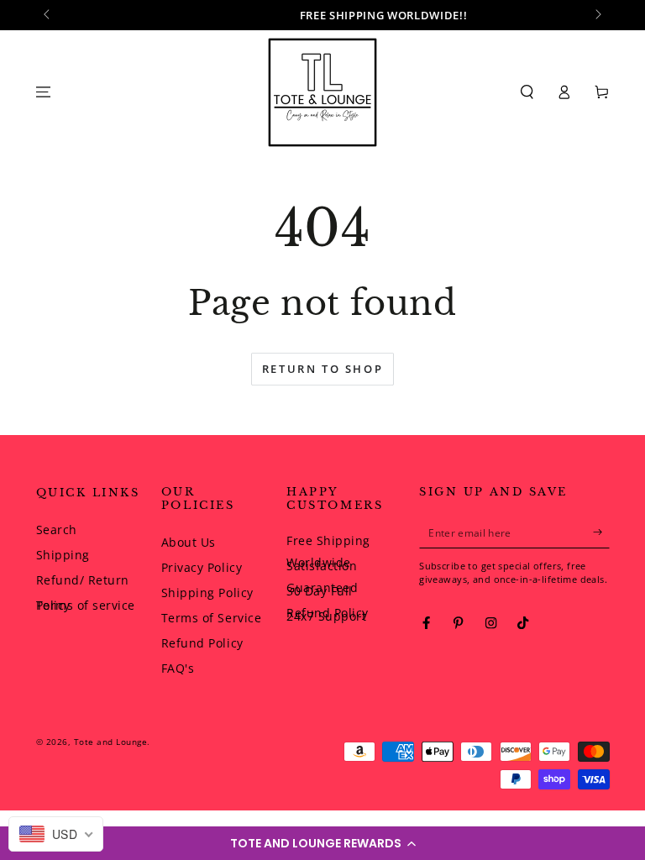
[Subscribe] (601, 532)
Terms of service (85, 605)
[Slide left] (48, 15)
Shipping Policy (207, 592)
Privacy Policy (201, 567)
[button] (322, 843)
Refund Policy (202, 643)
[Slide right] (597, 15)
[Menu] (43, 92)
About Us (188, 542)
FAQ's (178, 668)
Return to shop (322, 368)
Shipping (63, 555)
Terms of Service (211, 618)
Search (56, 530)
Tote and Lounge (111, 741)
